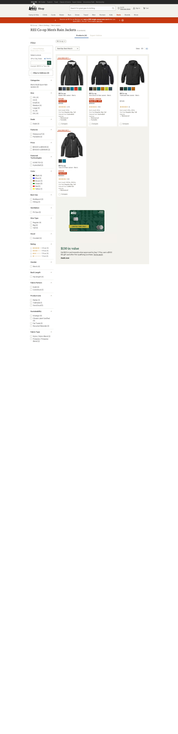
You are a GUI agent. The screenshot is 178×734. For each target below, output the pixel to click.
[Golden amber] (133, 89)
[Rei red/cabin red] (76, 89)
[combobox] (92, 8)
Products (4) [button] (81, 35)
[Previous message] (55, 20)
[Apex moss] (106, 89)
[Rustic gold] (102, 89)
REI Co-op (33, 25)
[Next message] (119, 20)
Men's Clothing (44, 25)
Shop (41, 8)
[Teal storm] (98, 89)
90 (147, 48)
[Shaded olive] (68, 89)
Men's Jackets (55, 25)
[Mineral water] (129, 89)
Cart (147, 8)
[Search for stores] (49, 63)
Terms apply (98, 255)
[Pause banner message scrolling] (122, 20)
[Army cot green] (95, 89)
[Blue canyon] (72, 89)
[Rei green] (80, 89)
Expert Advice (96, 35)
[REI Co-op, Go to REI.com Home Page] (32, 8)
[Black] (60, 89)
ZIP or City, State (36, 59)
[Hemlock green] (125, 89)
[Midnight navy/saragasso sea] (64, 89)
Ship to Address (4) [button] (41, 73)
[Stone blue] (110, 89)
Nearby (48, 58)
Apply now (65, 258)
